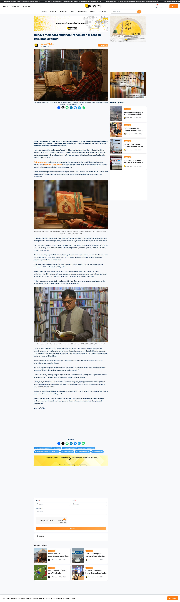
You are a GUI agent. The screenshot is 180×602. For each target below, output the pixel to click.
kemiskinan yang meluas (53, 164)
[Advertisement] (71, 125)
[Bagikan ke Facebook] (58, 107)
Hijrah (92, 11)
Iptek (72, 11)
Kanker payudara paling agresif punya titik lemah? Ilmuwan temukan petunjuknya (109, 1)
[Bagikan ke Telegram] (79, 107)
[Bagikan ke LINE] (67, 107)
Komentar (39, 508)
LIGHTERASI (102, 11)
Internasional (82, 11)
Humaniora (63, 11)
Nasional (44, 11)
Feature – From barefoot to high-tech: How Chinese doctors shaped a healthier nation (49, 1)
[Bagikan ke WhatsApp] (83, 107)
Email (74, 500)
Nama (38, 500)
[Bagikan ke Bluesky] (75, 107)
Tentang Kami (15, 6)
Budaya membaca (40, 162)
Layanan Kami (26, 6)
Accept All (172, 598)
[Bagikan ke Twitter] (62, 107)
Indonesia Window (47, 44)
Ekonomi (53, 11)
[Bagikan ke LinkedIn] (71, 107)
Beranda (5, 6)
